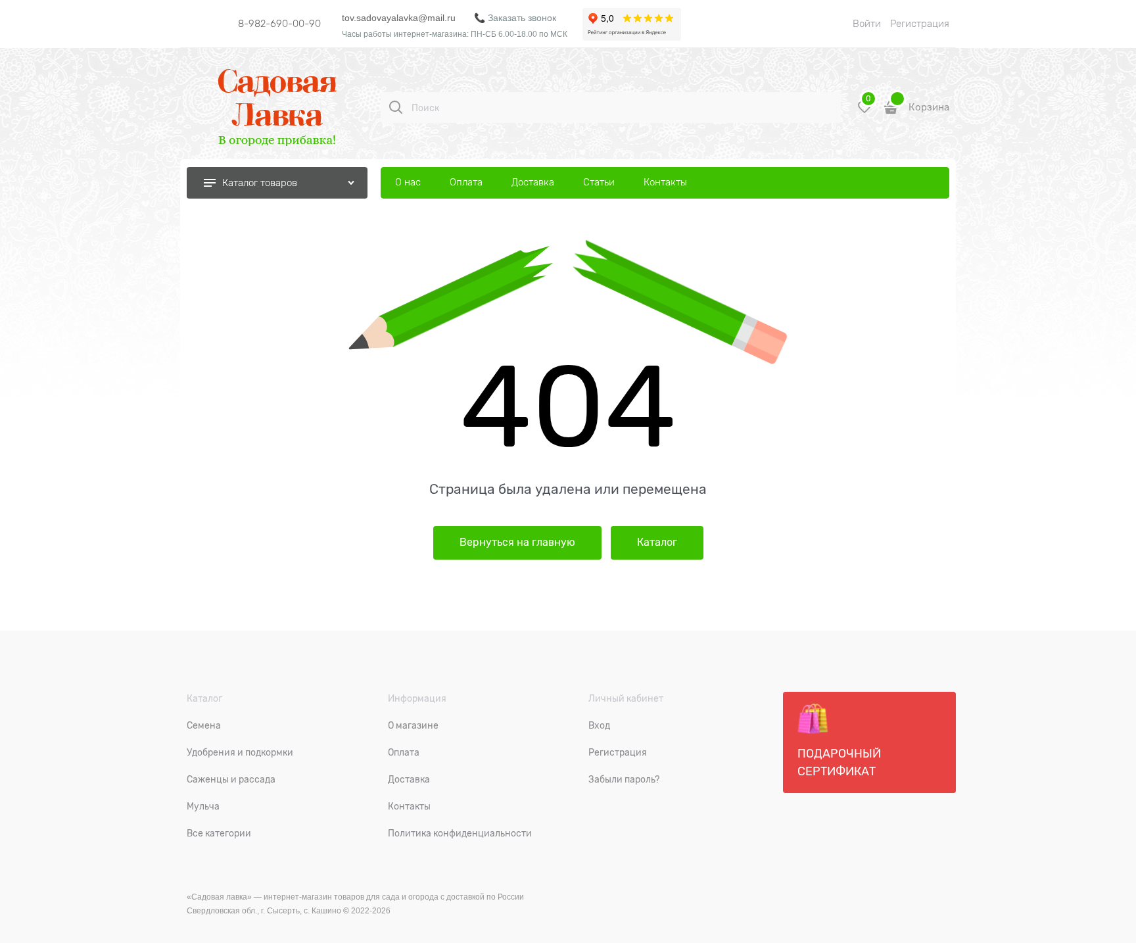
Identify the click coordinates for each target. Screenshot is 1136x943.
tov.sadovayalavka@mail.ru (399, 17)
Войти (867, 23)
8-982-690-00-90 (279, 23)
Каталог (657, 542)
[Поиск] (396, 107)
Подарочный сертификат (839, 762)
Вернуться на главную (517, 542)
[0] (864, 112)
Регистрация (919, 23)
